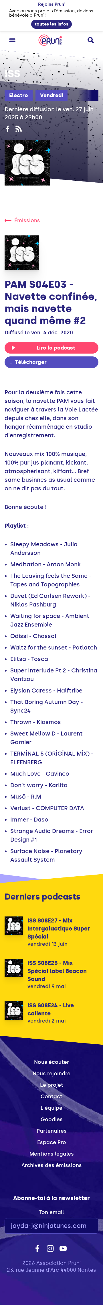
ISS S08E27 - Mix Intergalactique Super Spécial (58, 928)
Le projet (51, 1085)
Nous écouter (51, 1062)
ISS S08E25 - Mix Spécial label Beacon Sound (57, 970)
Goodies (52, 1119)
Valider (78, 1226)
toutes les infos (51, 24)
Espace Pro (51, 1142)
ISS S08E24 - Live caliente (50, 1009)
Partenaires (52, 1131)
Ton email (51, 1212)
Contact (51, 1096)
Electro (18, 95)
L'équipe (51, 1108)
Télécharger (31, 362)
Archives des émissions (51, 1165)
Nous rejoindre (51, 1073)
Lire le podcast (56, 348)
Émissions (27, 220)
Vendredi (51, 95)
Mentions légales (51, 1154)
